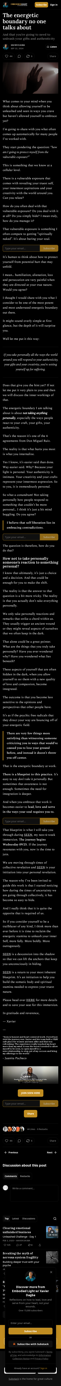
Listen (53, 46)
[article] (30, 1236)
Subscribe (41, 4)
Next (50, 1152)
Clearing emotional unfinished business (17, 1230)
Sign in (54, 4)
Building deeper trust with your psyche (21, 1263)
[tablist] (17, 1176)
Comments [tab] (11, 1176)
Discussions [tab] (28, 1218)
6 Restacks (42, 1129)
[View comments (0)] (19, 56)
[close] (51, 1272)
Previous (13, 1152)
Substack (14, 1378)
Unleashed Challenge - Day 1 (19, 1236)
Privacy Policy (41, 1358)
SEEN (28, 835)
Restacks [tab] (25, 1176)
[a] (52, 1232)
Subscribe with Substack (33, 1344)
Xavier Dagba (18, 45)
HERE (30, 1000)
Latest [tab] (15, 1218)
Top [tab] (7, 1218)
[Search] (55, 1218)
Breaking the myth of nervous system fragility (20, 1255)
